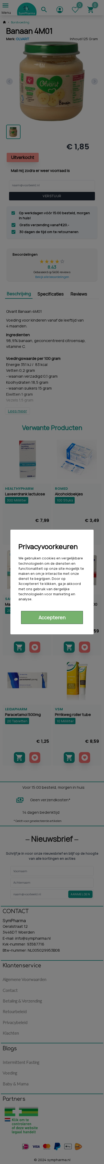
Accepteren (52, 617)
